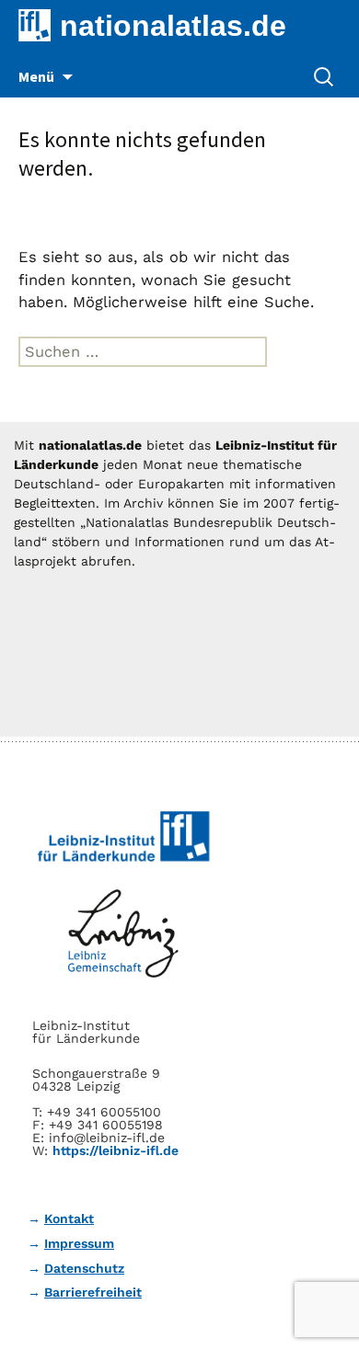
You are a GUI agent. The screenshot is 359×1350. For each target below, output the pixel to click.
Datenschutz (84, 1268)
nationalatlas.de (173, 25)
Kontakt (69, 1218)
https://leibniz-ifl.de (115, 1150)
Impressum (79, 1243)
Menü (36, 76)
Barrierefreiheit (93, 1292)
